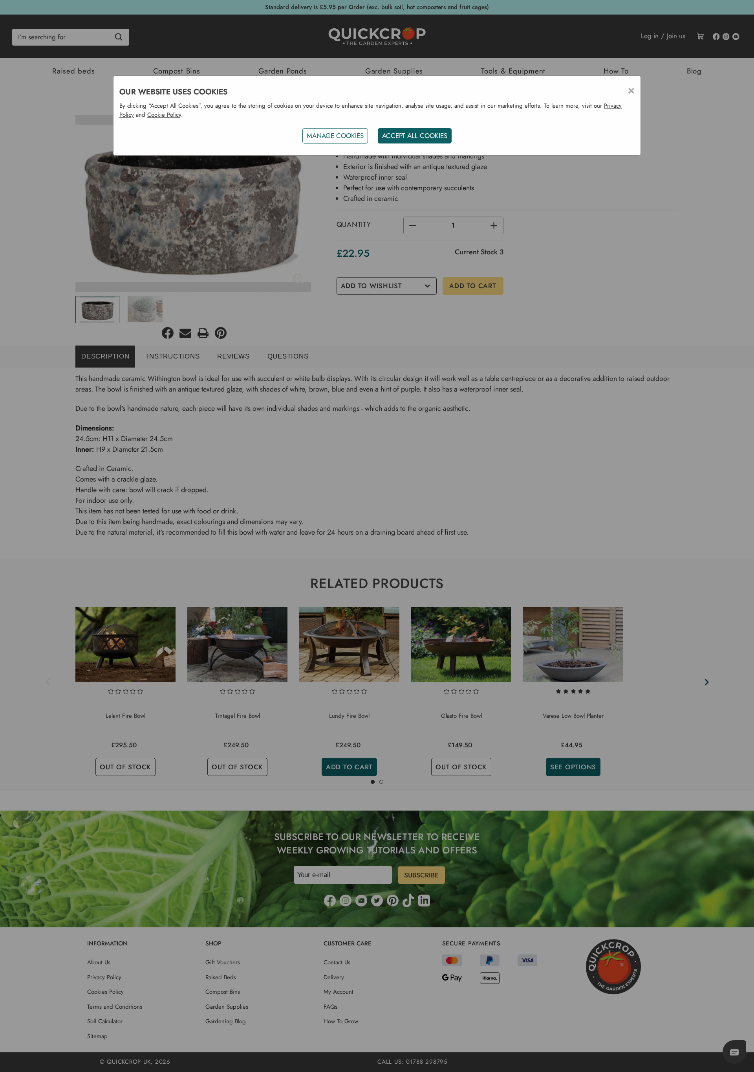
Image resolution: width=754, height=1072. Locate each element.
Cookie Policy (164, 114)
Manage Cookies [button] (335, 135)
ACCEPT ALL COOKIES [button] (414, 135)
